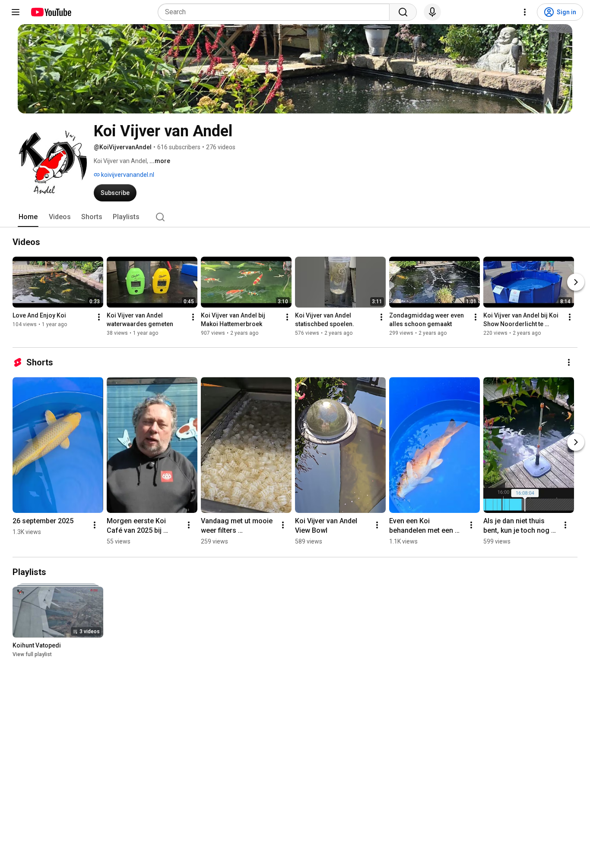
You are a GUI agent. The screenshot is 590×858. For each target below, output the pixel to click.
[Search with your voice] (432, 12)
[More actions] (99, 317)
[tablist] (295, 217)
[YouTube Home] (50, 12)
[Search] (403, 12)
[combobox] (276, 12)
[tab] (28, 217)
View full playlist (32, 654)
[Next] (575, 282)
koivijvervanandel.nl (127, 174)
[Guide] (15, 12)
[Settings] (525, 12)
